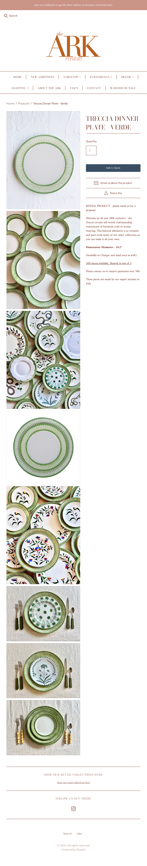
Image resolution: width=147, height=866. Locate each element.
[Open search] (6, 16)
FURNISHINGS (99, 77)
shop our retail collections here (73, 782)
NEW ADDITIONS (42, 77)
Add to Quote (113, 168)
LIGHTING (18, 88)
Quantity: (91, 141)
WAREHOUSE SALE (123, 88)
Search (13, 15)
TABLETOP (70, 77)
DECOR (126, 77)
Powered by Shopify (73, 849)
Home (17, 77)
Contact (94, 88)
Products (23, 103)
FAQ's (74, 88)
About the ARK (49, 88)
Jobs (79, 833)
